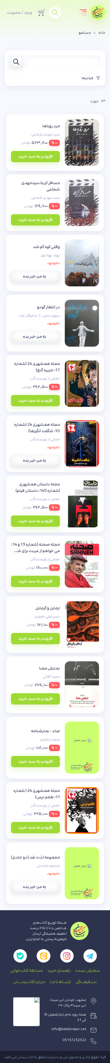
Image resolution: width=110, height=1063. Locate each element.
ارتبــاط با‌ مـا (60, 981)
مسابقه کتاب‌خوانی (26, 970)
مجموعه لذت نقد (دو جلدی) (35, 857)
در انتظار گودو (48, 307)
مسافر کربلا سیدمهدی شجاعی (40, 186)
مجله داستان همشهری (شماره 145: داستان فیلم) (38, 487)
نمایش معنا (49, 668)
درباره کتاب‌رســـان (29, 981)
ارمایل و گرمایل (47, 608)
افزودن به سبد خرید (35, 156)
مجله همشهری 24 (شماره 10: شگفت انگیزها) (37, 428)
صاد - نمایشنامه (45, 731)
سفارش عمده (87, 970)
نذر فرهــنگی (86, 981)
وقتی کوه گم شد (46, 247)
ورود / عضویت (19, 12)
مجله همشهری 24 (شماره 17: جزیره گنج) (37, 367)
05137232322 (74, 1040)
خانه (101, 32)
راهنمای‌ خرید (59, 970)
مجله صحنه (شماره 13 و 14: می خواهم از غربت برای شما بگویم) (35, 548)
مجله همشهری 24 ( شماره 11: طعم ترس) (36, 794)
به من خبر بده (34, 276)
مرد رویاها (51, 126)
